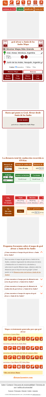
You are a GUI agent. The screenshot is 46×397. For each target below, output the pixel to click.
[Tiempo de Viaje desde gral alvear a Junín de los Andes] (19, 348)
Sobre (3, 385)
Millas (28, 67)
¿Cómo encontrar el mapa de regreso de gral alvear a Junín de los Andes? (20, 295)
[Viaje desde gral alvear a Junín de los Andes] (14, 348)
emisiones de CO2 (9, 9)
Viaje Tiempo (17, 77)
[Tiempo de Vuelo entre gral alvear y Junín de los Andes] (32, 348)
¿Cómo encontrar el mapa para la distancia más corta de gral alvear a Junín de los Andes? (21, 280)
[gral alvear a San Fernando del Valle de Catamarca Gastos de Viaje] (41, 357)
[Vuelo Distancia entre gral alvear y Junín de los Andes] (28, 348)
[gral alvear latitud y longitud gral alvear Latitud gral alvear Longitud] (23, 339)
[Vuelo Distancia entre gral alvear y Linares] (28, 339)
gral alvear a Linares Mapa (11, 334)
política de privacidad (25, 387)
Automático (20, 67)
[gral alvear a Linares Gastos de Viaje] (41, 339)
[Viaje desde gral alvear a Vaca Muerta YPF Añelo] (14, 367)
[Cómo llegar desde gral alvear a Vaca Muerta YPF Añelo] (10, 367)
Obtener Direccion (28, 77)
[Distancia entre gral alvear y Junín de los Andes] (5, 348)
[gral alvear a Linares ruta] (37, 339)
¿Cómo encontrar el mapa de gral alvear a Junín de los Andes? (21, 253)
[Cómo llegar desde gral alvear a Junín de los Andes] (10, 348)
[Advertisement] (23, 25)
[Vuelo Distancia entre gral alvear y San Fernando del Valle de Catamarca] (28, 357)
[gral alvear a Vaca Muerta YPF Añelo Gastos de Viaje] (41, 367)
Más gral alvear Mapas (12, 372)
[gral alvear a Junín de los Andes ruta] (37, 348)
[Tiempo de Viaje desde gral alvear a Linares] (19, 339)
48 (40, 43)
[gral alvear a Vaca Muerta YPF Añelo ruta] (37, 367)
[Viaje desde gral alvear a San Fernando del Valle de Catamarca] (14, 357)
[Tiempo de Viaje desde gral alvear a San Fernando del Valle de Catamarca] (19, 357)
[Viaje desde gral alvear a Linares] (14, 339)
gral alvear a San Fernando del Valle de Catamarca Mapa (20, 353)
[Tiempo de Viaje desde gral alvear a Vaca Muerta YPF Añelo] (19, 367)
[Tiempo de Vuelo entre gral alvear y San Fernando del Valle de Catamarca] (32, 357)
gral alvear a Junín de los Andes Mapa (14, 343)
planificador (29, 9)
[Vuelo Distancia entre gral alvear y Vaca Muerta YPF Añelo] (28, 367)
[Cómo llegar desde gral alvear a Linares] (10, 339)
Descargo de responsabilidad (24, 385)
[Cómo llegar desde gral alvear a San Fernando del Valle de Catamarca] (10, 357)
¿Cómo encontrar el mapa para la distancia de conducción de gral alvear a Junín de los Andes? (21, 287)
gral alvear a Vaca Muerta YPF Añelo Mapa (16, 362)
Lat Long (37, 77)
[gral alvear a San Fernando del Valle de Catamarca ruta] (37, 357)
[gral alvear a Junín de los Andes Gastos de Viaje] (41, 348)
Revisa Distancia (8, 77)
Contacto (10, 385)
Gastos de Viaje (40, 9)
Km (5, 43)
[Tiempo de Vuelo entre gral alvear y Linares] (32, 339)
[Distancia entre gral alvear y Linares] (5, 339)
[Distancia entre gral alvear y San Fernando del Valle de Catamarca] (5, 357)
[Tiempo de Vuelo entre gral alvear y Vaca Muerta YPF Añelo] (32, 367)
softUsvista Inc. (36, 394)
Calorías (20, 9)
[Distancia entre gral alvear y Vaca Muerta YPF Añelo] (5, 367)
